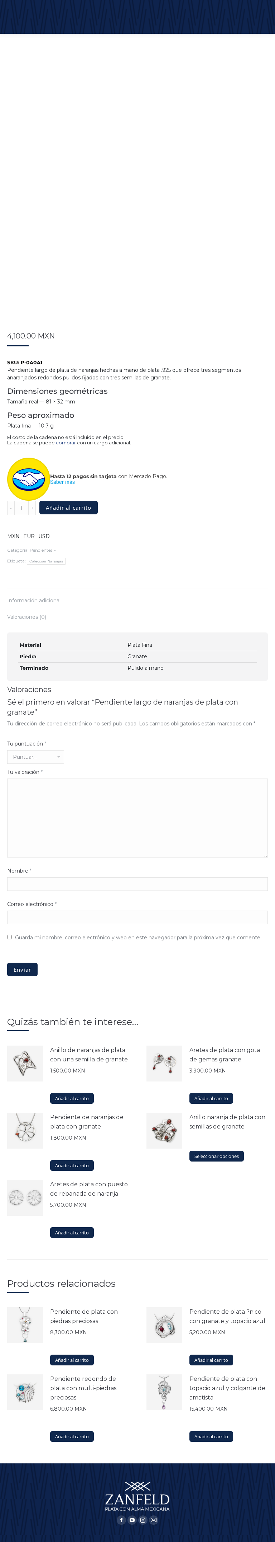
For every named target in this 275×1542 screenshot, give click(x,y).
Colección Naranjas (46, 561)
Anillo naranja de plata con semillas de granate (227, 1122)
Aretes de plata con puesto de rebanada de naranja (89, 1189)
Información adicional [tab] (34, 600)
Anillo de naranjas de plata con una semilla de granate (89, 1055)
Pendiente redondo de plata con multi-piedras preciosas (83, 1388)
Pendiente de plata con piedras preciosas (84, 1316)
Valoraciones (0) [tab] (26, 617)
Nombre (19, 871)
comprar (66, 442)
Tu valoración (25, 772)
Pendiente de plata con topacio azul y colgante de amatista (227, 1388)
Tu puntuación (26, 743)
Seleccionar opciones (216, 1156)
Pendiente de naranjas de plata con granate (87, 1122)
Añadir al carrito (68, 507)
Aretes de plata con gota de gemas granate (224, 1055)
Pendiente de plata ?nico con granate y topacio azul (227, 1316)
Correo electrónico (32, 904)
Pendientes (41, 550)
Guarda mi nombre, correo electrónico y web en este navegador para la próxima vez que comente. (138, 937)
